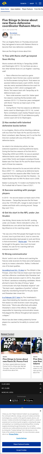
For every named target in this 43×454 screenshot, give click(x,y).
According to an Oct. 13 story (13, 270)
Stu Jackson (13, 33)
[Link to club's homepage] (4, 2)
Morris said (22, 241)
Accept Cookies (21, 450)
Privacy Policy (13, 434)
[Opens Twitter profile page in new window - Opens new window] (11, 37)
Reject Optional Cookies (21, 444)
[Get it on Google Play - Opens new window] (28, 401)
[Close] (40, 411)
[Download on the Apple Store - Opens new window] (14, 400)
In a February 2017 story (11, 297)
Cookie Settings (21, 438)
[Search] (36, 3)
